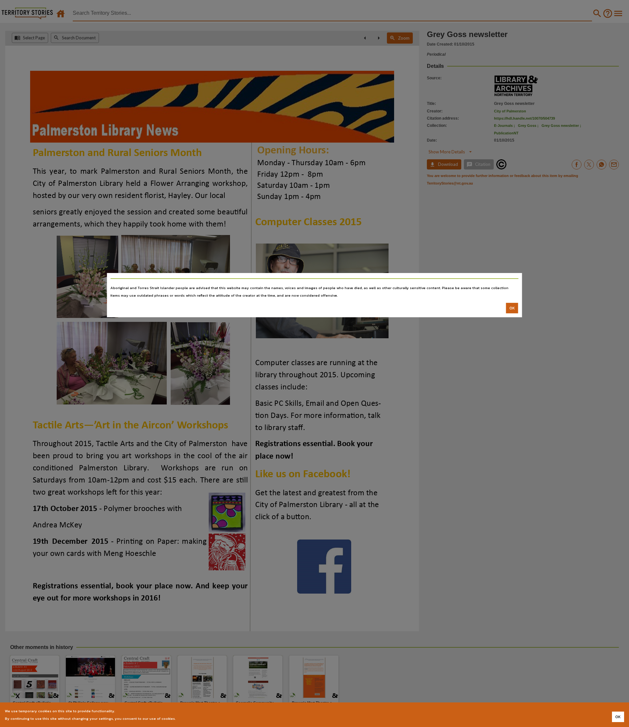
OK (512, 308)
